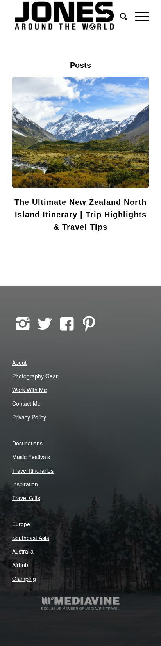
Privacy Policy (29, 417)
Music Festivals (31, 457)
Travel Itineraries (33, 470)
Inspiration (25, 484)
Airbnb (20, 565)
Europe (21, 524)
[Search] (119, 15)
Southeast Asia (30, 537)
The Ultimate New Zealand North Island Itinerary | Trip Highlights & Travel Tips (80, 214)
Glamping (24, 578)
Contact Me (26, 403)
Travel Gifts (26, 498)
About (19, 362)
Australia (23, 551)
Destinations (27, 443)
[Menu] (138, 15)
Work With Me (29, 390)
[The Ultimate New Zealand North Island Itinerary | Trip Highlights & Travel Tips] (80, 132)
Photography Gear (35, 376)
